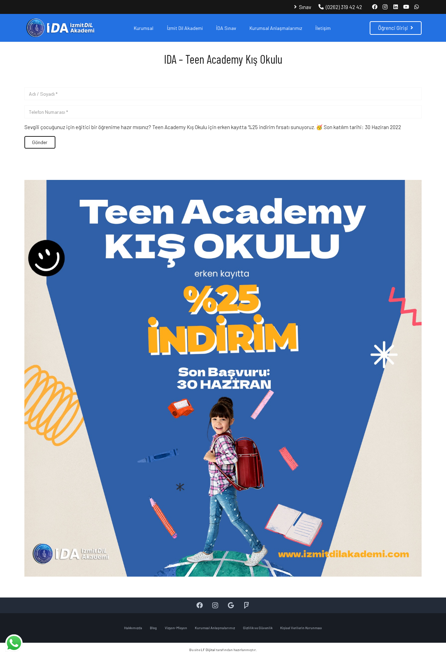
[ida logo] (59, 27)
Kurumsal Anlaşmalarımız (215, 628)
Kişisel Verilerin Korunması (301, 628)
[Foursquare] (246, 605)
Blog (153, 628)
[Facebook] (374, 7)
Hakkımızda (133, 628)
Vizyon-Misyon (176, 628)
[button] (158, 28)
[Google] (231, 605)
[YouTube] (406, 7)
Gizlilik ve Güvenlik (257, 628)
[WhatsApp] (416, 7)
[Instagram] (385, 7)
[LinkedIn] (395, 7)
